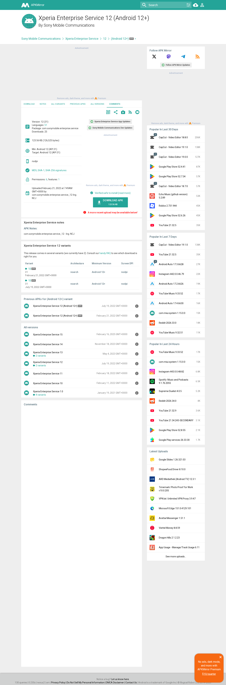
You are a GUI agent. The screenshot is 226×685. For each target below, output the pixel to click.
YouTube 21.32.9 (167, 410)
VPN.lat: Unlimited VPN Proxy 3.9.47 (177, 498)
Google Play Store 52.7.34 (172, 176)
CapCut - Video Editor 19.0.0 (173, 157)
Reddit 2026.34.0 (167, 401)
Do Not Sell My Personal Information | (86, 682)
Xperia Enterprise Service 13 (48, 352)
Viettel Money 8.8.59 (169, 528)
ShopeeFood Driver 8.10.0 (172, 469)
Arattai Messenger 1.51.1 (172, 518)
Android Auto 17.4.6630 (171, 303)
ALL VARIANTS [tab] (58, 104)
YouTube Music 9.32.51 (171, 332)
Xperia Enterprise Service (81, 38)
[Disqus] (81, 536)
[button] (108, 112)
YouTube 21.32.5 (167, 225)
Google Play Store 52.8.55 (172, 430)
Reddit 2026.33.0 (167, 322)
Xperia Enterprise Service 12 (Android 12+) (55, 306)
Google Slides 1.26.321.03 (172, 459)
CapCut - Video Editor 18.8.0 (173, 137)
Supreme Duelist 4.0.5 (170, 391)
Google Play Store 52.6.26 (172, 215)
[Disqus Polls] (81, 450)
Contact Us (131, 682)
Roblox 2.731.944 (168, 205)
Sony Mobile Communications (69, 25)
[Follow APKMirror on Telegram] (183, 57)
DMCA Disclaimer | (115, 682)
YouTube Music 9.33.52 (171, 293)
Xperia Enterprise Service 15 (48, 334)
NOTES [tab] (43, 104)
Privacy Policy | (59, 682)
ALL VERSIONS (97, 104)
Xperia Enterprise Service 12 (48, 362)
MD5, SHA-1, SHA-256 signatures (49, 170)
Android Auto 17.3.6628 (171, 264)
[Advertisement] (81, 73)
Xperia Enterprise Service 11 (48, 373)
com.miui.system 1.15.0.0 (172, 313)
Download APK (113, 202)
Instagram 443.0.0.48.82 (171, 371)
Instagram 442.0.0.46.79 (171, 274)
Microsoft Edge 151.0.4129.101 (175, 508)
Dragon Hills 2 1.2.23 (169, 537)
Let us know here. (120, 679)
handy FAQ (105, 253)
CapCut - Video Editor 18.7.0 (173, 186)
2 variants (41, 355)
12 (104, 38)
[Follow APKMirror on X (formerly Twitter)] (154, 57)
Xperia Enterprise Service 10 (48, 383)
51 (46, 125)
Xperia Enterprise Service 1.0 (48, 391)
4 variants (41, 394)
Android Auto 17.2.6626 (171, 283)
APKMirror (37, 5)
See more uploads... (176, 556)
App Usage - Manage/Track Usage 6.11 (179, 547)
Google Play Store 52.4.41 (172, 166)
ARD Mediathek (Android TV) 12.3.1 (177, 479)
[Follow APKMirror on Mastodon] (169, 57)
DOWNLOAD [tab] (29, 104)
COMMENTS (114, 104)
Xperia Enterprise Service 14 (48, 344)
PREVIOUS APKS (78, 104)
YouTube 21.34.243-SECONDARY (176, 420)
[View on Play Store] (123, 112)
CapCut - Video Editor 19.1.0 (173, 147)
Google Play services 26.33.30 (174, 440)
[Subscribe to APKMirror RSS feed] (198, 57)
